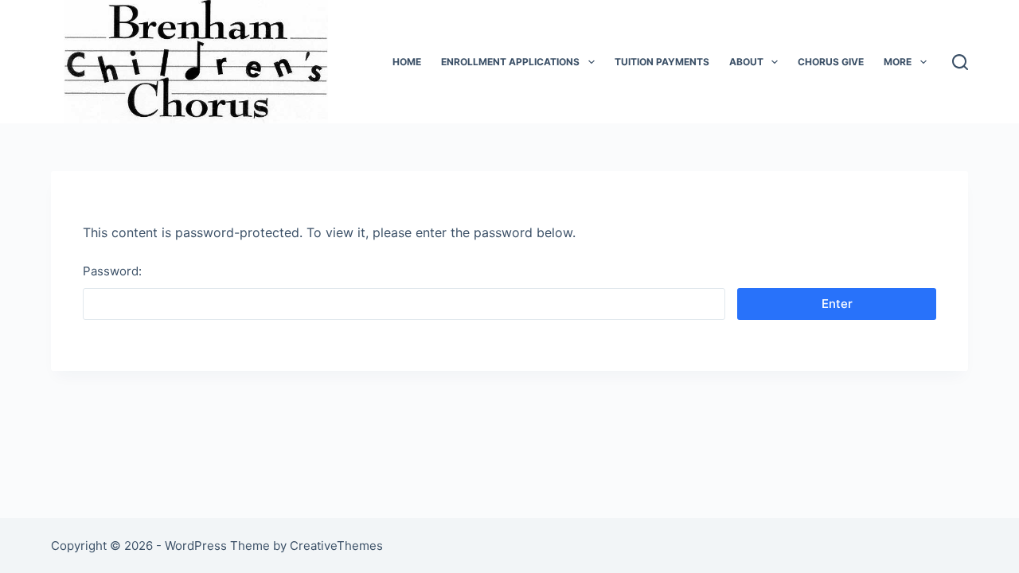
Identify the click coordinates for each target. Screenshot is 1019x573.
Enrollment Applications (510, 62)
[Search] (960, 62)
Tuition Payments (662, 62)
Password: (112, 271)
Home (406, 62)
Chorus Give (831, 62)
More (898, 62)
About (746, 62)
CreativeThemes (336, 545)
